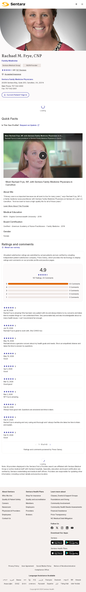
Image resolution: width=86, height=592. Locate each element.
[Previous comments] (36, 444)
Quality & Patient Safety (11, 499)
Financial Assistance (59, 511)
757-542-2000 (17, 86)
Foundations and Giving (60, 499)
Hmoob (78, 580)
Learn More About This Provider (16, 206)
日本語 (17, 584)
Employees (6, 515)
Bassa (18, 580)
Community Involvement (60, 503)
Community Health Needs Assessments (66, 507)
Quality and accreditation (36, 499)
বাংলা (25, 580)
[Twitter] (57, 528)
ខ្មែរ (30, 580)
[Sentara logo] (14, 4)
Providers (30, 511)
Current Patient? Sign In (17, 95)
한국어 (24, 584)
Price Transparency (58, 515)
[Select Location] (76, 4)
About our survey (12, 247)
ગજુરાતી (65, 580)
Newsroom (6, 507)
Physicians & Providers (11, 511)
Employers (30, 507)
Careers (5, 503)
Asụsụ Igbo (8, 584)
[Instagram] (62, 528)
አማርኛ (5, 580)
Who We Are (7, 496)
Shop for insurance (33, 496)
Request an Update (28, 125)
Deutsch (58, 580)
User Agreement (28, 566)
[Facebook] (52, 528)
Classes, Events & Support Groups (64, 496)
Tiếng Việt (64, 584)
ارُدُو (57, 584)
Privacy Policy (13, 566)
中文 (34, 580)
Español (50, 584)
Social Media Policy (43, 566)
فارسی (41, 580)
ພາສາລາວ (32, 584)
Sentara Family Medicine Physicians (17, 79)
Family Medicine (10, 61)
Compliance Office (42, 570)
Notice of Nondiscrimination (65, 566)
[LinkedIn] (67, 528)
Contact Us (6, 518)
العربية (12, 580)
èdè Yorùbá (75, 584)
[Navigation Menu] (82, 4)
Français (49, 580)
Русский (41, 584)
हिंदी (72, 580)
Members (29, 503)
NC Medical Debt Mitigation (61, 518)
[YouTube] (72, 528)
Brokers (29, 515)
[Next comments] (50, 444)
